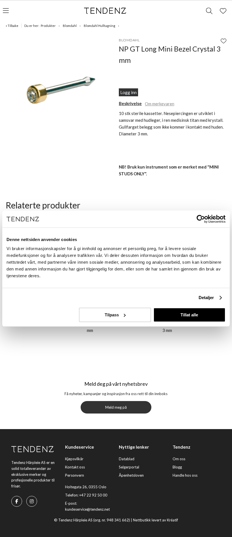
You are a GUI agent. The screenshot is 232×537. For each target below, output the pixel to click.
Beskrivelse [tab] (130, 103)
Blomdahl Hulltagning (99, 25)
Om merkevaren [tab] (159, 103)
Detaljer (206, 297)
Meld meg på (116, 407)
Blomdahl (70, 25)
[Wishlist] (223, 40)
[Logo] (105, 11)
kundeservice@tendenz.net (87, 509)
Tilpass (112, 314)
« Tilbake (12, 25)
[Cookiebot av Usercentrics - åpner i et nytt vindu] (200, 219)
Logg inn (128, 92)
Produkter (48, 25)
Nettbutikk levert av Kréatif (155, 520)
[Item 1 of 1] (60, 89)
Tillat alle (189, 314)
